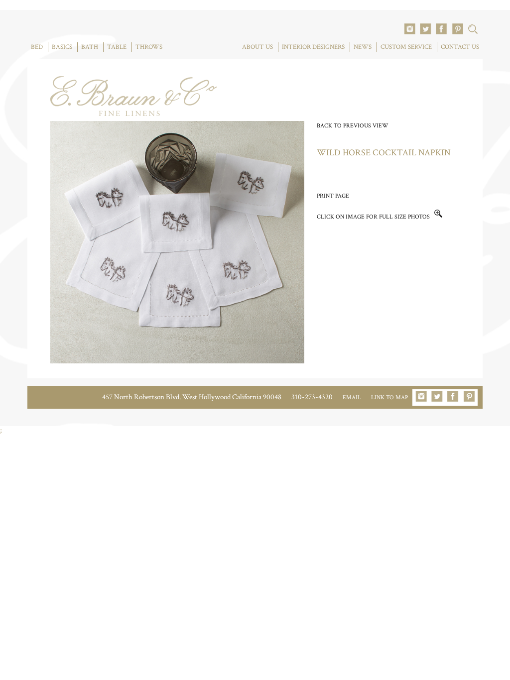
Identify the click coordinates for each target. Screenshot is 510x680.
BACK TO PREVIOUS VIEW (352, 125)
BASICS (62, 47)
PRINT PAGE (333, 196)
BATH (89, 47)
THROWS (148, 47)
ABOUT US (257, 47)
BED (37, 47)
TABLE (117, 47)
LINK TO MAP (389, 397)
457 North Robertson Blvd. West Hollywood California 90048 (191, 397)
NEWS (363, 47)
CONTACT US (460, 47)
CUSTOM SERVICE (406, 47)
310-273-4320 (312, 397)
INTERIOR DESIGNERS (313, 47)
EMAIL (352, 397)
